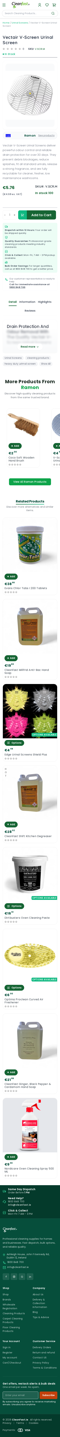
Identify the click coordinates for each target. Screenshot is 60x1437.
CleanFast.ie (20, 1419)
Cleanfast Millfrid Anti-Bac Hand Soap (26, 672)
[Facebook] (6, 1276)
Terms (20, 1423)
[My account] (39, 5)
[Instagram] (14, 1276)
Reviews (30, 311)
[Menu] (4, 5)
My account (10, 1357)
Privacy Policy (41, 1362)
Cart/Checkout (12, 1362)
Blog (35, 1312)
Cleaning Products (14, 1313)
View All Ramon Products (29, 481)
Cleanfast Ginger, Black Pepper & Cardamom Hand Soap (27, 1086)
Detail (13, 302)
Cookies (33, 1423)
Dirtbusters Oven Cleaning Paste (27, 917)
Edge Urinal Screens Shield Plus (25, 754)
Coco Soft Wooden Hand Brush (21, 459)
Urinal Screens (20, 22)
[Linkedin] (30, 1276)
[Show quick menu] (53, 1433)
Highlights (45, 302)
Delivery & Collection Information (40, 1303)
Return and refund (44, 1352)
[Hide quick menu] (56, 1425)
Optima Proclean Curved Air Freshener (23, 1001)
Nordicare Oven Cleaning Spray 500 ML (29, 1170)
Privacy (7, 1423)
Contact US (39, 1357)
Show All (45, 363)
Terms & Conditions (45, 1367)
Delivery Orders (42, 1347)
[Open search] (53, 13)
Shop (6, 1294)
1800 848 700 (23, 268)
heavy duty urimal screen (20, 363)
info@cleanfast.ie (18, 1267)
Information (27, 302)
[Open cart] (54, 5)
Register (7, 1352)
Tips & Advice (41, 1317)
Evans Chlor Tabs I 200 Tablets (25, 588)
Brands (7, 1299)
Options (17, 742)
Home (6, 22)
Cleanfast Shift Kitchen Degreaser (28, 836)
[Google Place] (22, 1276)
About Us (38, 1294)
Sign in (6, 1347)
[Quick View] (23, 438)
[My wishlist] (47, 5)
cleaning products (38, 358)
